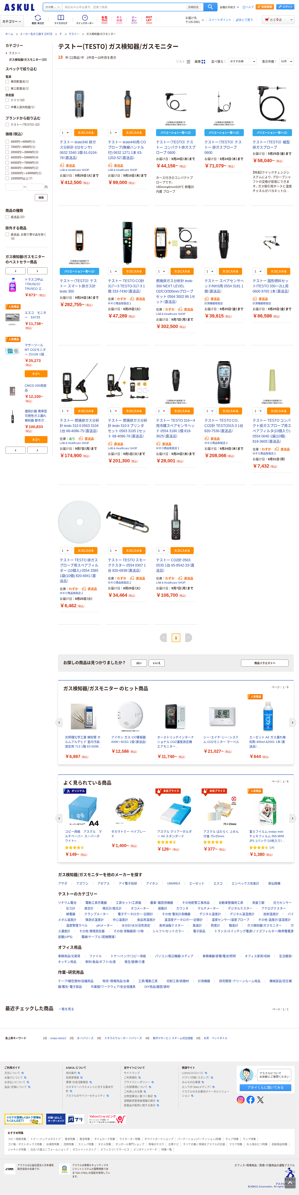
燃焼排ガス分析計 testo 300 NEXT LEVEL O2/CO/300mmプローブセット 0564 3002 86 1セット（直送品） (175, 291)
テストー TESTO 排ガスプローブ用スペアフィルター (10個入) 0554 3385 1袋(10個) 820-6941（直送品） (79, 570)
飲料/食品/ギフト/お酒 (100, 961)
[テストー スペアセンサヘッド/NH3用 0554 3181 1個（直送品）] (224, 242)
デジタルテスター (240, 908)
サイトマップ (132, 1073)
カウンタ (182, 908)
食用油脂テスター (171, 925)
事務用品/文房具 (69, 956)
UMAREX (173, 883)
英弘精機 (274, 883)
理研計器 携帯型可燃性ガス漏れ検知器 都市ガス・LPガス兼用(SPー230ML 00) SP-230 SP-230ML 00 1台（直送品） (36, 416)
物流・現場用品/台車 (115, 981)
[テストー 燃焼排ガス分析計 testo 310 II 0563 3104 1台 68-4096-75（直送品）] (79, 382)
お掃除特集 (52, 1144)
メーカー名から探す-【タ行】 (36, 34)
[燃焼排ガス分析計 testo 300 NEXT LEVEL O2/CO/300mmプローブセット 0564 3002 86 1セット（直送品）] (175, 242)
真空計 (88, 908)
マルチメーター (208, 908)
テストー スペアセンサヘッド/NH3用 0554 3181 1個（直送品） (224, 286)
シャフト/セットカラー (168, 931)
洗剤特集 (68, 1144)
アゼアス (103, 883)
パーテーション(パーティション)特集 (199, 1139)
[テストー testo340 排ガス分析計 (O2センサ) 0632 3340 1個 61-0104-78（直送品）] (79, 104)
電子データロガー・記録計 (135, 914)
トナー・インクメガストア (45, 1139)
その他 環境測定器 (92, 931)
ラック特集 (249, 1139)
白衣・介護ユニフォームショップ (49, 1149)
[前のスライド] (15, 270)
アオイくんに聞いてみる (266, 1087)
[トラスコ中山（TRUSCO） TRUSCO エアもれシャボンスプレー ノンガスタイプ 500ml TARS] (13, 285)
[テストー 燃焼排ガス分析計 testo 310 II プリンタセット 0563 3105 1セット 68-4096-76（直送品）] (127, 382)
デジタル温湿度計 (242, 914)
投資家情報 (72, 1077)
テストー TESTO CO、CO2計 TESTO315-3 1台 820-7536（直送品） (223, 426)
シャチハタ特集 (17, 1149)
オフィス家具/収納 (257, 956)
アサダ (62, 883)
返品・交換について (15, 1087)
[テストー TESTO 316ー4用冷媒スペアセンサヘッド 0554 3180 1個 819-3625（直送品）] (175, 382)
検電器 (70, 914)
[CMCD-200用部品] (13, 391)
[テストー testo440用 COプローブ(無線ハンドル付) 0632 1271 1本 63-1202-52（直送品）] (127, 104)
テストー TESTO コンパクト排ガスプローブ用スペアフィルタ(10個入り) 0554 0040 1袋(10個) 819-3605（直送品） (272, 431)
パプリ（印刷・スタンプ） (195, 1077)
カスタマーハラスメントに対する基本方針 (89, 1089)
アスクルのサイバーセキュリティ (85, 1095)
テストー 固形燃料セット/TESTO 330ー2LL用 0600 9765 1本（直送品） (271, 286)
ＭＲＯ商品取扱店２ (120, 303)
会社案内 (71, 1073)
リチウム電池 (67, 902)
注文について (12, 1073)
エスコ (218, 883)
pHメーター (105, 925)
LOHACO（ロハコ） (193, 1073)
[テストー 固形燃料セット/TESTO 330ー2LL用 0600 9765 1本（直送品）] (272, 242)
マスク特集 (235, 1144)
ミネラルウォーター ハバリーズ (123, 1038)
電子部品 (199, 931)
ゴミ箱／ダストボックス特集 (25, 1144)
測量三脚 (258, 902)
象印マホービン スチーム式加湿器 (173, 1038)
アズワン (82, 883)
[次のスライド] (37, 270)
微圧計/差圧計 (112, 908)
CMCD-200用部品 (35, 388)
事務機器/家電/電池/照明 (219, 956)
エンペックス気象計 (245, 883)
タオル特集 (104, 1144)
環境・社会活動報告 (77, 1082)
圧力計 (70, 908)
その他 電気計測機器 (176, 914)
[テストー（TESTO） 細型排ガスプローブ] (272, 104)
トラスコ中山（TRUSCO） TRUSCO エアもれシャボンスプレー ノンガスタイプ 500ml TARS (36, 284)
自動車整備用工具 (231, 902)
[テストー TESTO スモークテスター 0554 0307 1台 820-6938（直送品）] (127, 522)
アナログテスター (273, 908)
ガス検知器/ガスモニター (264, 925)
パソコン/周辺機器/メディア (174, 956)
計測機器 (204, 981)
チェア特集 (232, 1139)
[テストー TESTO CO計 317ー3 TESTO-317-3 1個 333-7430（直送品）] (127, 242)
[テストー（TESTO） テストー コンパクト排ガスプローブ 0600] (175, 104)
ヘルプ (250, 7)
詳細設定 (193, 7)
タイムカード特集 (104, 1139)
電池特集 (84, 1139)
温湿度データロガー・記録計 (183, 919)
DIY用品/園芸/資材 (157, 986)
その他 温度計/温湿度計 (274, 919)
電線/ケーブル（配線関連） (98, 937)
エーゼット (196, 883)
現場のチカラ (156, 1144)
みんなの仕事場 (191, 1082)
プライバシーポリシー (137, 1082)
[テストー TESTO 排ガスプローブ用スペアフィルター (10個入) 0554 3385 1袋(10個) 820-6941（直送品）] (79, 522)
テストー (74, 34)
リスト (181, 61)
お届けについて (13, 1077)
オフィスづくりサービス (114, 1149)
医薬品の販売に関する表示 (139, 1105)
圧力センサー (282, 902)
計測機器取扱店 (213, 303)
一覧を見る (66, 1009)
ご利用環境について (136, 1087)
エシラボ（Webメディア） (196, 1087)
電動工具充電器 (96, 902)
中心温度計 (120, 919)
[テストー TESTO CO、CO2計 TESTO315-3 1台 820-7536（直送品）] (224, 382)
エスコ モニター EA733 (35, 315)
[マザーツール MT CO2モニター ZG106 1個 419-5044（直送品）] (13, 351)
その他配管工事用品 (196, 902)
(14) (271, 847)
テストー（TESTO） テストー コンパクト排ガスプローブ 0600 (175, 147)
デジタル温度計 (210, 914)
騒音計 (233, 925)
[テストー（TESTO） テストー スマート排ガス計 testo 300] (79, 242)
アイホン (152, 883)
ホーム (9, 34)
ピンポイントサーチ (145, 1149)
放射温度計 (271, 914)
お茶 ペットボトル (215, 1038)
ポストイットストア (84, 1149)
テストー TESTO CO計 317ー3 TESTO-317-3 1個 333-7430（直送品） (126, 286)
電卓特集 (70, 1139)
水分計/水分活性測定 (136, 925)
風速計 (197, 925)
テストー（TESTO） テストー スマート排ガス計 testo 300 (78, 286)
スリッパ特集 (86, 1144)
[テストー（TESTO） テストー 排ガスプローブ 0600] (224, 104)
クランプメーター (96, 914)
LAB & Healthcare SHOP (74, 170)
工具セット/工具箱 (128, 902)
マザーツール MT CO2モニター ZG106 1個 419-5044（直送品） (35, 350)
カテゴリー (10, 21)
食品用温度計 (146, 919)
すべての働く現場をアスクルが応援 (204, 1144)
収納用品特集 (279, 1144)
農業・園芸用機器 (161, 902)
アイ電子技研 (128, 883)
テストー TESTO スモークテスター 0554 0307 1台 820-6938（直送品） (127, 565)
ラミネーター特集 (129, 1139)
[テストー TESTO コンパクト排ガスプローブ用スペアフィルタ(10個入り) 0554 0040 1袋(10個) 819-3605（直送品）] (272, 382)
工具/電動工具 (148, 981)
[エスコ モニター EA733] (13, 318)
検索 (210, 7)
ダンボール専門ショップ (129, 1144)
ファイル (95, 956)
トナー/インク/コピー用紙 (128, 956)
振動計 (162, 908)
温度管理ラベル (77, 925)
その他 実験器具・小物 (129, 931)
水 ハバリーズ (85, 1038)
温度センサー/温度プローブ (230, 919)
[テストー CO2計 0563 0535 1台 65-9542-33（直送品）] (175, 522)
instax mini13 (58, 1038)
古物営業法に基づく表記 (138, 1096)
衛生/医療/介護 (135, 961)
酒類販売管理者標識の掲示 (139, 1100)
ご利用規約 (130, 1077)
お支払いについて (14, 1082)
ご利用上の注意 (133, 1091)
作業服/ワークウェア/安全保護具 (113, 986)
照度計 (215, 925)
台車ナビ (173, 1144)
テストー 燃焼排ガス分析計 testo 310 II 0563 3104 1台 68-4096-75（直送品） (79, 426)
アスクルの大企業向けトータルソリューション (205, 1093)
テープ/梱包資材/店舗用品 (75, 981)
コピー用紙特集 (17, 1139)
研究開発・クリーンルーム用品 (239, 981)
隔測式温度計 (94, 919)
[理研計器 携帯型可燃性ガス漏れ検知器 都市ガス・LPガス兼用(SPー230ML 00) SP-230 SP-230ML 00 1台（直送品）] (13, 417)
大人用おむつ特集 (256, 1144)
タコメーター (140, 908)
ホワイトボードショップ (158, 1139)
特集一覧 (166, 1149)
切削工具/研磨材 (178, 981)
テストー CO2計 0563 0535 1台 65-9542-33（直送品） (175, 565)
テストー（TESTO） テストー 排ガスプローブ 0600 (223, 147)
